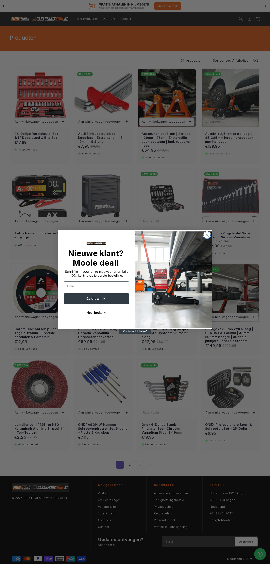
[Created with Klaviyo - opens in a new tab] (135, 331)
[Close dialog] (207, 235)
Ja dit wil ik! (96, 299)
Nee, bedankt (96, 312)
